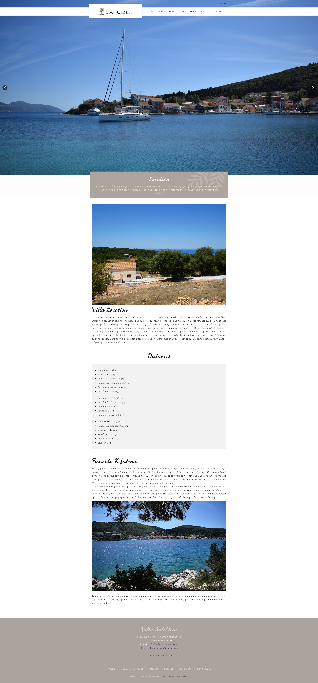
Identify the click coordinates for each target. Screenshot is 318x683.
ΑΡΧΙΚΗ (151, 11)
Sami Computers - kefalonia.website (176, 677)
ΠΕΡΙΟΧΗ (193, 11)
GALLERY (183, 11)
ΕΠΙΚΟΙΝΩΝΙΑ (219, 11)
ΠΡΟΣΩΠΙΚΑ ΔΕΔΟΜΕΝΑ (159, 655)
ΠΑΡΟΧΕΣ (172, 11)
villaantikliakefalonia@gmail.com (158, 647)
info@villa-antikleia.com (163, 644)
